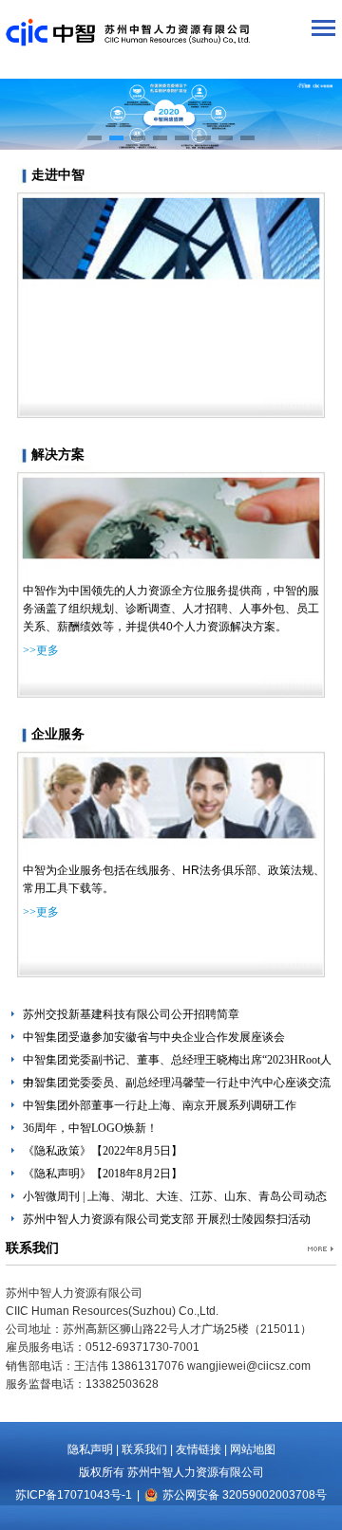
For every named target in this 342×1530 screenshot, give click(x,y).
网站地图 (253, 1449)
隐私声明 (90, 1449)
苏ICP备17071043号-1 (73, 1495)
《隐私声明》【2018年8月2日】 (102, 1173)
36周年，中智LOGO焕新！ (90, 1128)
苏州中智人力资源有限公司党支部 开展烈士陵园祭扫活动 (167, 1219)
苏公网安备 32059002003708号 (244, 1495)
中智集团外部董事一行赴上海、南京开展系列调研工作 (159, 1105)
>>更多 (41, 650)
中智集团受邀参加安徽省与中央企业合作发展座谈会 (154, 1037)
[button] (94, 138)
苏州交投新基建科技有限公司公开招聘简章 (131, 1014)
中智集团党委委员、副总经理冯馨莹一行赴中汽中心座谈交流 (177, 1082)
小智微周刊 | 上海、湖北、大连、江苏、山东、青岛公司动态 (175, 1196)
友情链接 (198, 1449)
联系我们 (144, 1449)
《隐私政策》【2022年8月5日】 (102, 1150)
